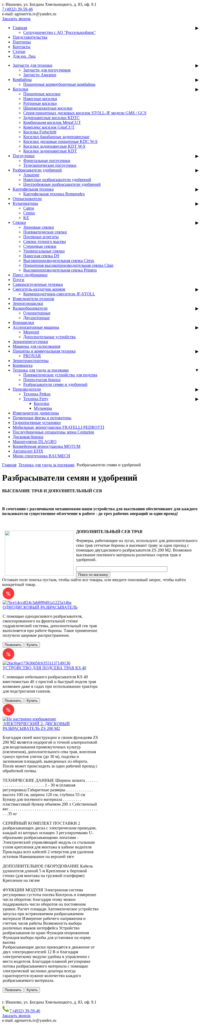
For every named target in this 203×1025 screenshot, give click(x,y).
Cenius (29, 213)
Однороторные (36, 313)
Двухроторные (36, 317)
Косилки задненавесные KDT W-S (54, 146)
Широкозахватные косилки (47, 108)
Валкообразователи (30, 308)
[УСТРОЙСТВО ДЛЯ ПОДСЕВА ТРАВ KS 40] (36, 663)
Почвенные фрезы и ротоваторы (42, 418)
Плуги (18, 279)
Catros (28, 208)
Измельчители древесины (36, 413)
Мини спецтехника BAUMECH (41, 456)
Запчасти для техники (32, 65)
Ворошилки (23, 322)
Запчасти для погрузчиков (47, 70)
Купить (32, 645)
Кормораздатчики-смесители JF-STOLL (59, 294)
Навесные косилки (40, 98)
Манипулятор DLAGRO (35, 441)
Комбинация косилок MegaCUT (52, 122)
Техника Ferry (35, 398)
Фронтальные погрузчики (46, 160)
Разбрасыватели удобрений (37, 170)
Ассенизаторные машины (36, 327)
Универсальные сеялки (44, 251)
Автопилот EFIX (28, 451)
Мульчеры (43, 408)
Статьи (19, 51)
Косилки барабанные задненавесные (56, 136)
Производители (27, 389)
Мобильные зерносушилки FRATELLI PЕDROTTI (58, 427)
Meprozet (31, 332)
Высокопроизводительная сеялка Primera (60, 270)
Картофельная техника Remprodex (54, 194)
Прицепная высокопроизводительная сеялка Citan (68, 265)
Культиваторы (25, 203)
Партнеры (22, 42)
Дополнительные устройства (49, 337)
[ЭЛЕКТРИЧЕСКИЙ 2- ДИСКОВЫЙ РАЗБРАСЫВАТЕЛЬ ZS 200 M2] (29, 719)
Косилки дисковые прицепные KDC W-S (60, 141)
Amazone (31, 175)
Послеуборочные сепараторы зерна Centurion (53, 432)
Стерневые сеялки (39, 246)
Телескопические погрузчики (49, 165)
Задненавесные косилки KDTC (51, 117)
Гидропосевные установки (37, 422)
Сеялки (19, 222)
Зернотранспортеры (31, 360)
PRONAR (32, 356)
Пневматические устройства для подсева (60, 375)
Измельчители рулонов (33, 298)
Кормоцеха (23, 365)
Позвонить (13, 645)
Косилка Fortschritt (39, 132)
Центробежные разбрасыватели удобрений (62, 184)
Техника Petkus (36, 394)
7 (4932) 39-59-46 (17, 9)
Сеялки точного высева (44, 241)
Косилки (20, 89)
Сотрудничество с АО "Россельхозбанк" (59, 32)
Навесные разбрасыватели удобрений (57, 179)
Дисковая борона (28, 437)
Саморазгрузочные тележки (38, 284)
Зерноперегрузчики (30, 341)
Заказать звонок (16, 18)
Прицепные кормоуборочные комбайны (59, 84)
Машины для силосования (36, 346)
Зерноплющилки (28, 303)
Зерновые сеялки (38, 227)
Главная (20, 27)
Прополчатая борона (42, 379)
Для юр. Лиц (24, 56)
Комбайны (22, 79)
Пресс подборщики (30, 275)
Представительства (30, 37)
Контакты (21, 46)
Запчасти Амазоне (39, 75)
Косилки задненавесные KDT (50, 151)
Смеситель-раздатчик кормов (39, 289)
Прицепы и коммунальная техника (44, 351)
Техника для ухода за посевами (41, 370)
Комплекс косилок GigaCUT (49, 127)
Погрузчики (24, 155)
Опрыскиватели (27, 198)
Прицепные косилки (42, 94)
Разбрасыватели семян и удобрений (55, 384)
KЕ (26, 217)
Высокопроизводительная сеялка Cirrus (58, 260)
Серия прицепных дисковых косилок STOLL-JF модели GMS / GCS (84, 113)
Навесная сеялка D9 (41, 256)
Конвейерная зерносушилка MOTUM (46, 446)
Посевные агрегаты (41, 236)
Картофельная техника (33, 189)
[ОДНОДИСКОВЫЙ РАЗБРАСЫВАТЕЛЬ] (37, 602)
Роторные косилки (40, 103)
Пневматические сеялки (45, 232)
